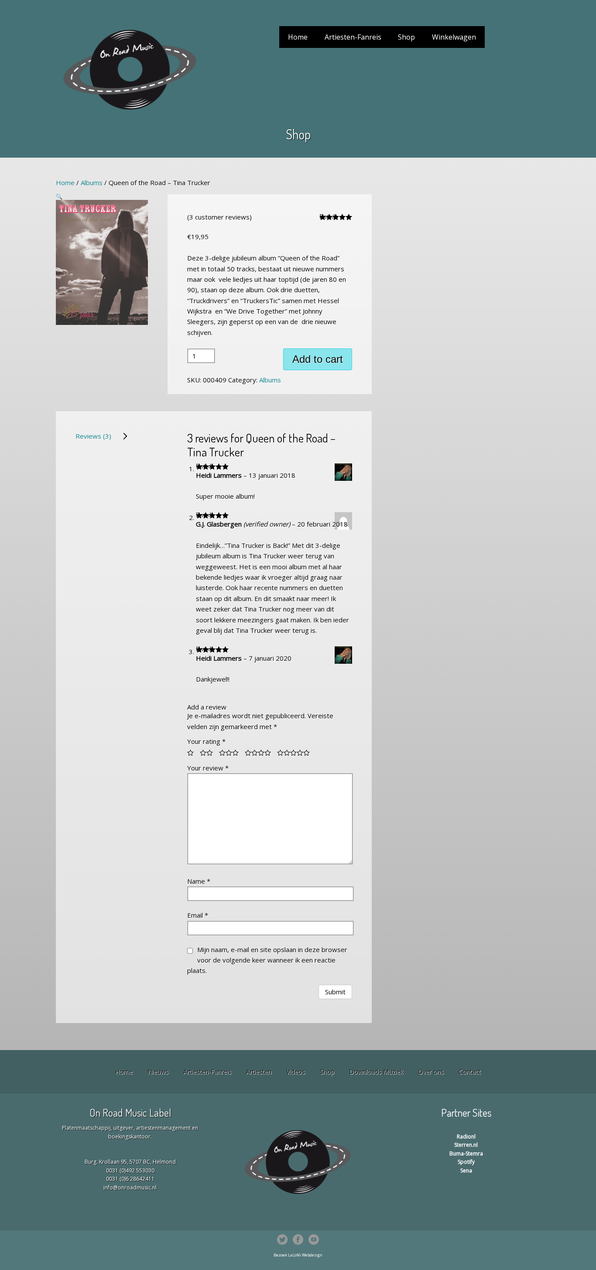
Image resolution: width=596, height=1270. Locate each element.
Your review (208, 767)
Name (198, 881)
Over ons (431, 1071)
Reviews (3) (93, 436)
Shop (406, 37)
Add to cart (317, 359)
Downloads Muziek (376, 1071)
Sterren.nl (466, 1144)
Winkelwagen (454, 37)
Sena (466, 1170)
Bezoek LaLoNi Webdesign (298, 1255)
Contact (470, 1071)
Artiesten (258, 1071)
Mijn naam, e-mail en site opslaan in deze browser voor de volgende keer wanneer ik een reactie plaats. (267, 960)
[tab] (101, 436)
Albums (92, 182)
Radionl (466, 1136)
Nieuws (157, 1071)
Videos (295, 1071)
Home (298, 37)
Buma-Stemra (466, 1153)
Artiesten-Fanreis (353, 37)
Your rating (206, 741)
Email (197, 915)
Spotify (466, 1161)
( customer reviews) (219, 217)
